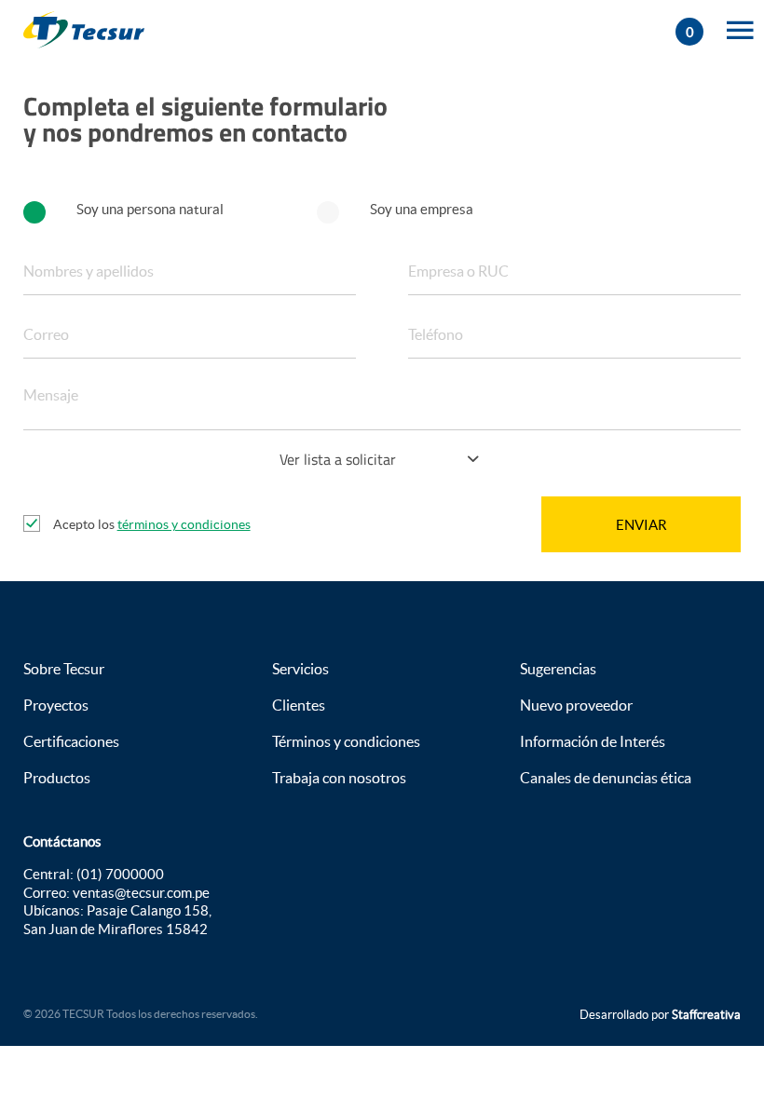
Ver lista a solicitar (338, 459)
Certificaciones (71, 741)
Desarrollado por (660, 1015)
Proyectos (56, 705)
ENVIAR (641, 525)
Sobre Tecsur (63, 668)
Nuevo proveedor (576, 705)
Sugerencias (558, 668)
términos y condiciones (184, 524)
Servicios (300, 668)
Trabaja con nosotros (339, 777)
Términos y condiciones (346, 741)
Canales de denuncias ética (605, 777)
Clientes (298, 705)
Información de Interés (592, 741)
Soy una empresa (421, 209)
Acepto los (152, 524)
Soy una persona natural (150, 209)
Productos (56, 777)
